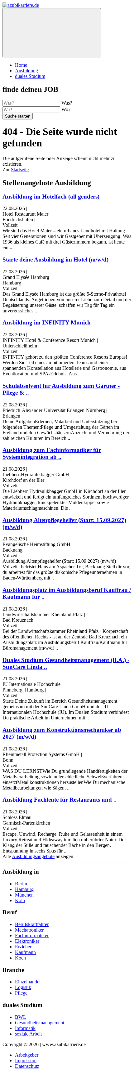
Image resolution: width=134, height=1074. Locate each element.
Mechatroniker (29, 930)
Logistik (23, 987)
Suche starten (17, 116)
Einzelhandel (28, 981)
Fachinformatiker (32, 935)
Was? (66, 102)
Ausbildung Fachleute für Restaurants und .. (59, 799)
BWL (20, 1017)
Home (21, 65)
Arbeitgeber (26, 1055)
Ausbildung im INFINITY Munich (46, 322)
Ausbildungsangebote (33, 856)
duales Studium (30, 76)
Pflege (21, 993)
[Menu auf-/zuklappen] (51, 32)
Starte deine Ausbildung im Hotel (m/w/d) (55, 259)
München (24, 894)
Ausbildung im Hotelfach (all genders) (50, 196)
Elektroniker (27, 941)
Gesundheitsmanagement (39, 1022)
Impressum (25, 1060)
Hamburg (24, 889)
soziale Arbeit (28, 1033)
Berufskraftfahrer (32, 924)
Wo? (65, 109)
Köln (20, 900)
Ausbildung (26, 70)
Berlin (21, 883)
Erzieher (23, 946)
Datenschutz (27, 1066)
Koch (20, 957)
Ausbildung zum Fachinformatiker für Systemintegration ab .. (51, 453)
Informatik (25, 1028)
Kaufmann (25, 952)
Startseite (20, 169)
